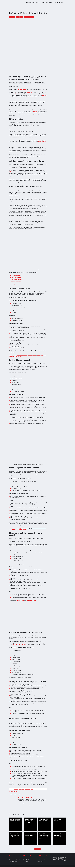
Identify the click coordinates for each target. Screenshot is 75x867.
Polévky (38, 2)
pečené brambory (42, 141)
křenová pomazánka (16, 281)
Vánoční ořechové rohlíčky (27, 858)
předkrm (35, 111)
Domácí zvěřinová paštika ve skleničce (15, 859)
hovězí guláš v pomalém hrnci (39, 528)
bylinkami (16, 93)
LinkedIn (31, 805)
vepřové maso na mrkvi (22, 355)
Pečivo (21, 17)
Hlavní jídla (28, 2)
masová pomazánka (21, 89)
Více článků (38, 848)
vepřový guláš (40, 355)
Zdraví (58, 2)
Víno (32, 17)
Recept (19, 794)
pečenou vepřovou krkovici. (15, 356)
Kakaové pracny (40, 861)
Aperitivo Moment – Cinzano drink (43, 859)
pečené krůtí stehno (31, 600)
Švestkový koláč (26, 861)
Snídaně (33, 2)
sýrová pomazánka (15, 284)
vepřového (29, 92)
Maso (17, 17)
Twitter (19, 805)
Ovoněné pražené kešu (13, 861)
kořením (22, 93)
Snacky (54, 2)
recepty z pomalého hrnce (23, 528)
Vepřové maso (27, 17)
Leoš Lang (64, 865)
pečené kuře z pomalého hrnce (19, 529)
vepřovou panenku (32, 355)
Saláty (50, 2)
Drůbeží (11, 171)
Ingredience (13, 794)
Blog (19, 806)
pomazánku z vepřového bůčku (20, 644)
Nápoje (46, 2)
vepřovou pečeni (20, 600)
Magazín (62, 2)
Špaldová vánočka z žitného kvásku (15, 858)
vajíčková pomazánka (16, 277)
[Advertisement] (37, 26)
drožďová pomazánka (16, 275)
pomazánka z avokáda (16, 283)
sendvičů (24, 96)
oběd (23, 137)
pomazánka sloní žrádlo (16, 279)
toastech (44, 95)
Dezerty (42, 2)
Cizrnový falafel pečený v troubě (28, 859)
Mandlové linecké (40, 858)
